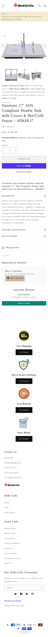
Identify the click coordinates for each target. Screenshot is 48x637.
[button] (3, 5)
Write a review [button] (24, 303)
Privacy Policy (9, 538)
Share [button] (7, 255)
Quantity (5, 145)
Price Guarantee (10, 553)
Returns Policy (10, 533)
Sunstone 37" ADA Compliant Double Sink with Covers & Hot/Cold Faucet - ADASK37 (22, 18)
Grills (6, 507)
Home (4, 14)
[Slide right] (45, 45)
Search (6, 502)
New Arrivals (9, 512)
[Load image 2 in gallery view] (24, 75)
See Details (24, 352)
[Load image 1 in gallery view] (11, 75)
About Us (8, 563)
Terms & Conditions (12, 543)
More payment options (24, 172)
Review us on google (12, 600)
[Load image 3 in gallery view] (36, 75)
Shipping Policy (10, 528)
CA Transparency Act (12, 558)
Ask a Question (16, 278)
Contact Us (8, 548)
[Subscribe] (40, 588)
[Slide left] (3, 45)
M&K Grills (26, 632)
